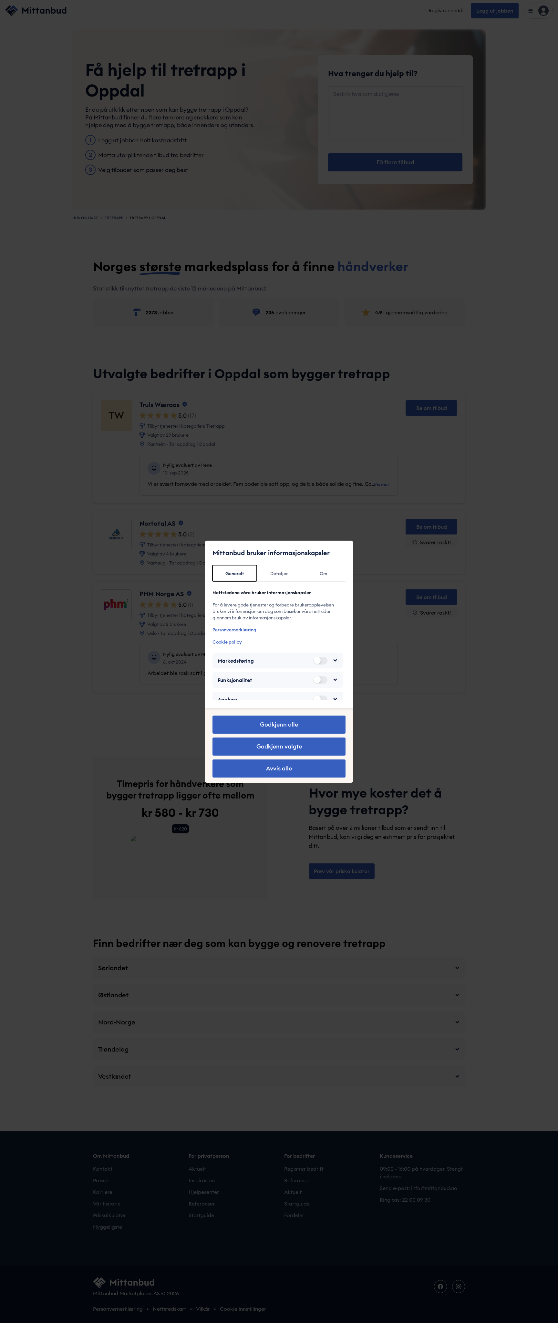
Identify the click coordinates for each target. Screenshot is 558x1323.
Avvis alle (279, 768)
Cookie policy (227, 642)
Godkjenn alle (279, 724)
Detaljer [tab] (279, 573)
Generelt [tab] (234, 573)
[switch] (320, 660)
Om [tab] (323, 573)
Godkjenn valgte (279, 746)
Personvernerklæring (234, 630)
